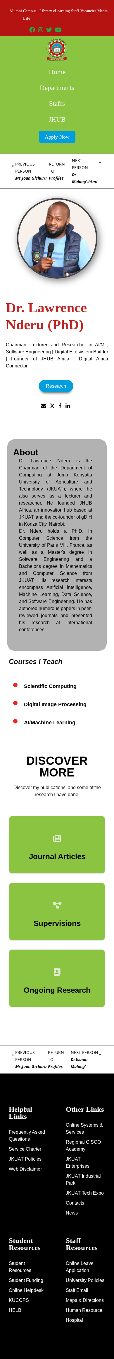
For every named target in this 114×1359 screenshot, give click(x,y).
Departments (57, 87)
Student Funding (26, 1280)
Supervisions (57, 923)
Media (102, 11)
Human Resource (84, 1310)
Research (56, 386)
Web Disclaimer (25, 1168)
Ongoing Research (57, 990)
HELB (15, 1310)
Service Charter (25, 1149)
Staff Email (77, 1290)
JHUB (57, 119)
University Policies (85, 1280)
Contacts (75, 1202)
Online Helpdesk (26, 1290)
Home (57, 72)
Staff (75, 11)
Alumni (15, 11)
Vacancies (88, 11)
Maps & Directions (85, 1300)
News (72, 1212)
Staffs (57, 103)
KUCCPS (19, 1300)
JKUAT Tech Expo (85, 1193)
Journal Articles (57, 856)
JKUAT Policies (25, 1159)
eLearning (61, 11)
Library (45, 11)
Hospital (74, 1320)
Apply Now (57, 137)
